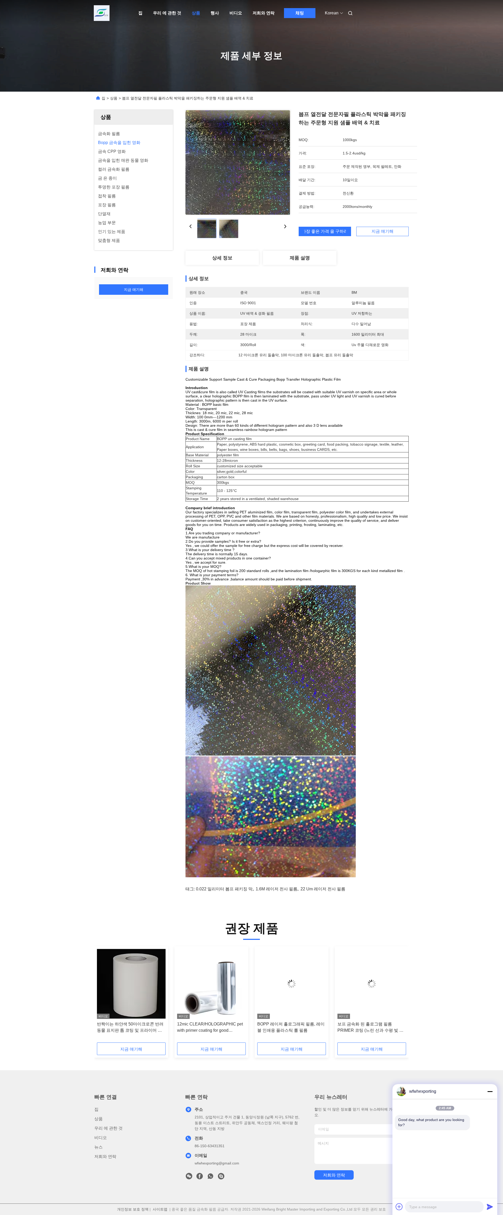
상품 (196, 13)
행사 (215, 13)
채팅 (300, 13)
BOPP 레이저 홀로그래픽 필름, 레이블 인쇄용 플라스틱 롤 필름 (291, 1027)
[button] (103, 996)
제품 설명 (300, 257)
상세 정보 (222, 257)
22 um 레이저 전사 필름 (322, 889)
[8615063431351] (210, 1177)
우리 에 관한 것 (167, 13)
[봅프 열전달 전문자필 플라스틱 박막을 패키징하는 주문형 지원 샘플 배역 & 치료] (237, 162)
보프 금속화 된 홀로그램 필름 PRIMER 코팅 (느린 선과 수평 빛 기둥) (370, 1028)
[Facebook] (199, 1177)
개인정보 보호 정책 (133, 1209)
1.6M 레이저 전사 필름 (276, 889)
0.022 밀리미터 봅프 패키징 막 (224, 889)
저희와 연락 (264, 13)
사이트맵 (160, 1209)
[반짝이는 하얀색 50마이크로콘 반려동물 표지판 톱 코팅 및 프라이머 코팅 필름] (131, 984)
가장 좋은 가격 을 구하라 (325, 231)
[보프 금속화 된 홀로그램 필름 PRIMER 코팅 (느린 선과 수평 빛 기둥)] (371, 984)
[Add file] (399, 1206)
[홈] (101, 13)
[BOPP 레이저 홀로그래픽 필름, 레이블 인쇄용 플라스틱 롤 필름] (291, 984)
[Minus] (490, 1091)
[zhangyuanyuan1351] (221, 1177)
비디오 (235, 13)
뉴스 (98, 1147)
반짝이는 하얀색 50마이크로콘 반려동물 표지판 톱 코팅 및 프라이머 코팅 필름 (130, 1028)
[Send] (490, 1206)
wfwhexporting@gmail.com (217, 1163)
